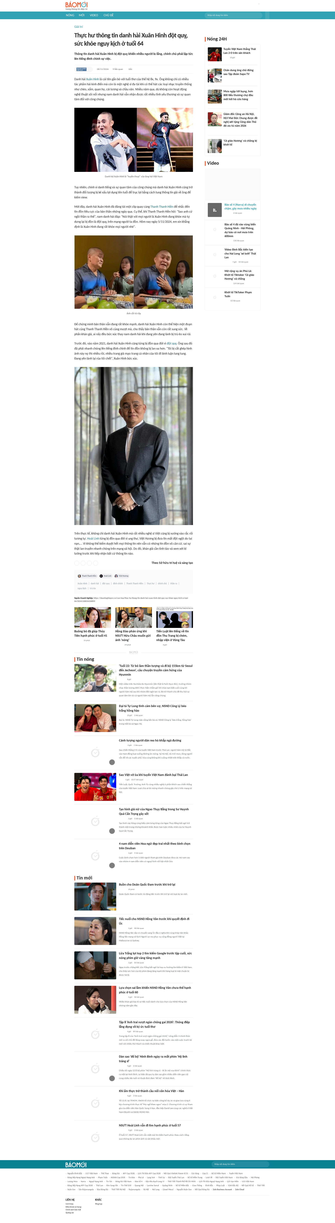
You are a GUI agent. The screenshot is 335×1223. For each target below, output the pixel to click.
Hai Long (155, 1190)
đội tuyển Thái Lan (176, 1178)
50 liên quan (243, 262)
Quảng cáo (70, 1213)
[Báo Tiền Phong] (122, 746)
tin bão (131, 1178)
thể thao (105, 1174)
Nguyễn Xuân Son (184, 1190)
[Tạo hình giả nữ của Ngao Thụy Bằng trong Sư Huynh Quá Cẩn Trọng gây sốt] (95, 821)
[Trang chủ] (76, 6)
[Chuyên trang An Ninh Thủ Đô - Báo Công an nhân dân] (226, 301)
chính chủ (162, 584)
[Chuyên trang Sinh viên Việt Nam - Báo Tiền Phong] (122, 680)
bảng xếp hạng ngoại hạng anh (81, 1178)
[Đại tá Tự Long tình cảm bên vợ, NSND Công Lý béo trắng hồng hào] (95, 718)
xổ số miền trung (195, 1178)
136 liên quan (238, 241)
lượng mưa (72, 1182)
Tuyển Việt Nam (236, 1174)
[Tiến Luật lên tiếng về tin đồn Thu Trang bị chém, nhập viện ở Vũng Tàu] (174, 617)
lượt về (209, 1178)
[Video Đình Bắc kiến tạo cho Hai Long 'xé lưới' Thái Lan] (215, 255)
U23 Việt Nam (248, 1182)
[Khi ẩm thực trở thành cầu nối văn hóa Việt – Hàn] (95, 1103)
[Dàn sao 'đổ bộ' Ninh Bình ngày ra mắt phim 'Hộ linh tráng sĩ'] (95, 1069)
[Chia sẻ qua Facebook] (76, 563)
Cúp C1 (205, 1174)
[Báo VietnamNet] (122, 716)
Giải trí (78, 27)
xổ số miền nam (218, 1174)
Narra (83, 1182)
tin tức (109, 1182)
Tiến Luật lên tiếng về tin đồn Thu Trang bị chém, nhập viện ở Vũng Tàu (172, 636)
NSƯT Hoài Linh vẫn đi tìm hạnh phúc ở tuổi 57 (150, 1125)
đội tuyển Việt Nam (224, 1178)
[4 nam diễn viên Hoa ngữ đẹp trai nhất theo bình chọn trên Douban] (95, 856)
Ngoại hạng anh (96, 1182)
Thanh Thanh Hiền (161, 207)
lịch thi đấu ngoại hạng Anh (211, 1182)
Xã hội (146, 1190)
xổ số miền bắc (182, 1186)
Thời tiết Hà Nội (118, 1190)
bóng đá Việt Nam (124, 1182)
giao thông (197, 1186)
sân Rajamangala (86, 1190)
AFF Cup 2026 (129, 1174)
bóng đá (116, 1174)
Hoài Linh (93, 538)
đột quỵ (171, 343)
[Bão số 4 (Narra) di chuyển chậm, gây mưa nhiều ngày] (215, 210)
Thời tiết (261, 1186)
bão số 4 (138, 1182)
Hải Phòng (255, 1178)
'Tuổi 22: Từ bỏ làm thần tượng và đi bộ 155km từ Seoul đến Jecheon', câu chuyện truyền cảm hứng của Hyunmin (155, 670)
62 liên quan (235, 301)
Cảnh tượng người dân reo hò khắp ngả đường (150, 740)
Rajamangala (134, 1190)
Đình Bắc (209, 1186)
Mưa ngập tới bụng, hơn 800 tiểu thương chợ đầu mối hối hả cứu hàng (238, 95)
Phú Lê (141, 1178)
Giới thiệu (69, 1204)
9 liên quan (118, 69)
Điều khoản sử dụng (73, 1207)
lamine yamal (153, 1186)
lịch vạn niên (233, 1182)
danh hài (95, 584)
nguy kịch (82, 588)
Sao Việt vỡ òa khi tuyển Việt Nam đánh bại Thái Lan (153, 775)
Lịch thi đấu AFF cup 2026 (149, 1174)
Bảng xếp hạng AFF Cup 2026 (80, 1186)
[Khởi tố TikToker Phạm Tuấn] (215, 298)
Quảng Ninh (167, 1186)
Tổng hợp (98, 1204)
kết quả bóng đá (202, 1190)
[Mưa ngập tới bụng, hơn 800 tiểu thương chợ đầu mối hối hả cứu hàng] (215, 97)
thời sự (161, 1178)
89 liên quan (138, 1032)
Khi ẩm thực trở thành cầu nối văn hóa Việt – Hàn (151, 1091)
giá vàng (195, 1174)
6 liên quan (137, 1066)
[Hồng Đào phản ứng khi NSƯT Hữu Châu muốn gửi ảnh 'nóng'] (133, 617)
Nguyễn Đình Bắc (75, 1174)
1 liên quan (138, 715)
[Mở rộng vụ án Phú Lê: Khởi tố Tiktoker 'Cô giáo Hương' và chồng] (215, 276)
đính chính (118, 584)
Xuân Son (71, 1190)
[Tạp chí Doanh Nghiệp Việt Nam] (81, 69)
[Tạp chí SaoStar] (77, 641)
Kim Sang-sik (112, 1186)
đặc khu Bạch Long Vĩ (155, 1182)
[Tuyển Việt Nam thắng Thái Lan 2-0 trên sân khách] (215, 54)
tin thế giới (126, 1186)
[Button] (267, 15)
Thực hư (150, 584)
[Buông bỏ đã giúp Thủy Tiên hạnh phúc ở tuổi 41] (92, 617)
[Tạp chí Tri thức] (121, 780)
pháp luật (220, 1186)
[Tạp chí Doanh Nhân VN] (226, 79)
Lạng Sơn (151, 1178)
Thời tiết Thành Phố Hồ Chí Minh (182, 1182)
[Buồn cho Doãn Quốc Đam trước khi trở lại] (95, 897)
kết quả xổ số (248, 1186)
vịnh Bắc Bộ (233, 1186)
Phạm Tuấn (102, 1178)
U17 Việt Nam (91, 1174)
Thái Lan (99, 1186)
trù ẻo (93, 588)
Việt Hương (123, 576)
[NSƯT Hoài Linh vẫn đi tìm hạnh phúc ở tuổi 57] (95, 1137)
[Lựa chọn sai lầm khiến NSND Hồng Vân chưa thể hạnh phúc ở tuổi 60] (95, 1000)
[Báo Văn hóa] (122, 1032)
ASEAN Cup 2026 (118, 1178)
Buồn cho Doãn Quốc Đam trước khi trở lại (147, 884)
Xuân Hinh (92, 79)
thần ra (173, 584)
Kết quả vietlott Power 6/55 (176, 1174)
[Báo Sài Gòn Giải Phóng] (228, 213)
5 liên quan (138, 819)
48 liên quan (139, 928)
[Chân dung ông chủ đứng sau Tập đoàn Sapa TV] (215, 75)
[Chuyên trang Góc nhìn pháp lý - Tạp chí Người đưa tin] (158, 645)
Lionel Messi (168, 1190)
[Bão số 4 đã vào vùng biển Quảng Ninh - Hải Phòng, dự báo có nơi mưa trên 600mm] (215, 230)
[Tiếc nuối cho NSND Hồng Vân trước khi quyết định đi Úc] (95, 931)
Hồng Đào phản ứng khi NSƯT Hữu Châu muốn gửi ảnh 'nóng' (133, 636)
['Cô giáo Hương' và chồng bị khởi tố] (215, 146)
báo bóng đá (102, 1190)
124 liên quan (238, 284)
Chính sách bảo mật (73, 1210)
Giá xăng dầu (242, 1178)
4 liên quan (138, 853)
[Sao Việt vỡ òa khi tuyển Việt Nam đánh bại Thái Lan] (95, 787)
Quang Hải (139, 1186)
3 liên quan (137, 1096)
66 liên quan (139, 963)
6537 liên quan (137, 780)
